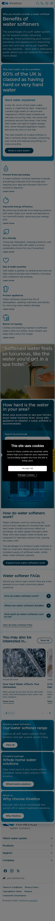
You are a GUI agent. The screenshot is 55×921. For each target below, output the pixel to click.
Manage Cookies (26, 475)
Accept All (27, 468)
